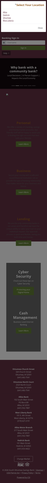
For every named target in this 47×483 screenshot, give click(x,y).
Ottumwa (7, 17)
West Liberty (8, 20)
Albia (5, 12)
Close (40, 28)
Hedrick (6, 15)
